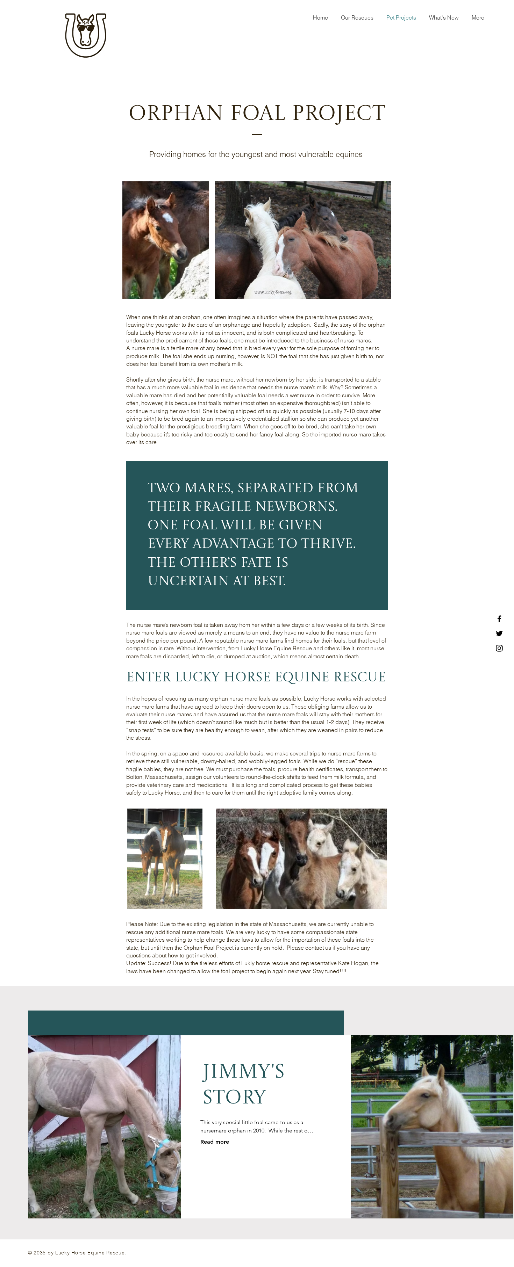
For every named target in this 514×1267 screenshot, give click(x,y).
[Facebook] (499, 618)
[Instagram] (499, 648)
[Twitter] (499, 633)
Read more (214, 1141)
